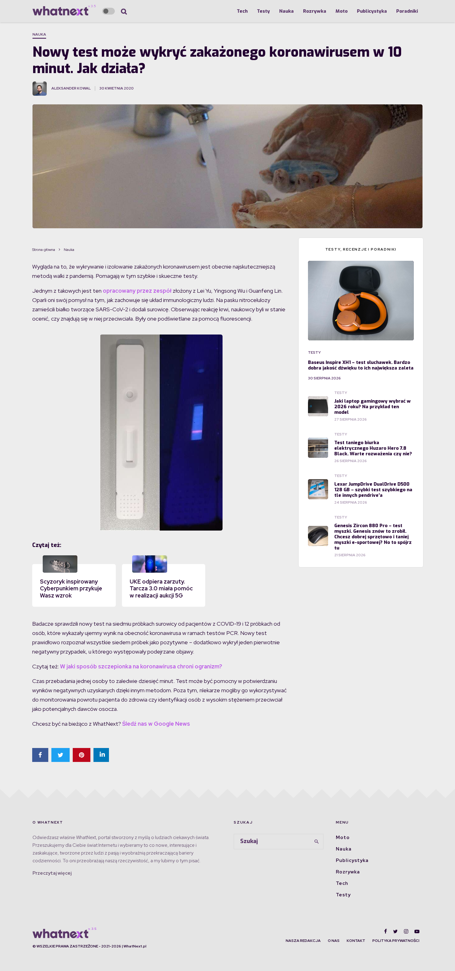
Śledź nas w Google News (156, 723)
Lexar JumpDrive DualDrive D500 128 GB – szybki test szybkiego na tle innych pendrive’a (373, 489)
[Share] (40, 755)
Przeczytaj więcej (52, 873)
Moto (342, 11)
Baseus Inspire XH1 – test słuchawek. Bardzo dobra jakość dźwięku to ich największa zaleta (361, 365)
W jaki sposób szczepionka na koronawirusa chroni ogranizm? (141, 666)
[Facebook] (385, 931)
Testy (263, 11)
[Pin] (81, 755)
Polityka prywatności (395, 940)
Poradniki (407, 11)
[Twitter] (395, 931)
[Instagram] (406, 931)
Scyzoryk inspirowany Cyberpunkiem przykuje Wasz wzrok (71, 588)
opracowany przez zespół (137, 290)
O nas (334, 940)
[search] (316, 841)
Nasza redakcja (303, 940)
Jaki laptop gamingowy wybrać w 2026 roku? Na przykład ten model (372, 406)
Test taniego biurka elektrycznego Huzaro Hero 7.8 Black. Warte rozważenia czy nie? (373, 448)
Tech (242, 11)
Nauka (286, 11)
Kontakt (356, 940)
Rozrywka (314, 11)
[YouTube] (416, 931)
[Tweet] (60, 755)
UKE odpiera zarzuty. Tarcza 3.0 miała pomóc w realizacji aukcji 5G (161, 588)
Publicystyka (372, 11)
